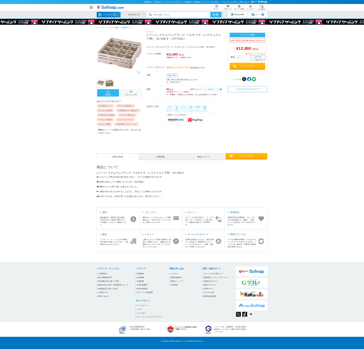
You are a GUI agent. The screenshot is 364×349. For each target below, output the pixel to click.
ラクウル (174, 274)
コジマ (139, 309)
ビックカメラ (142, 305)
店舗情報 (188, 2)
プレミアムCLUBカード (213, 274)
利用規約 (147, 2)
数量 (233, 57)
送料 (104, 212)
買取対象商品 (176, 277)
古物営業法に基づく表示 (107, 289)
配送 (104, 234)
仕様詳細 (160, 156)
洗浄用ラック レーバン (127, 124)
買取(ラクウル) (238, 234)
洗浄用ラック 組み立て (129, 110)
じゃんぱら (141, 313)
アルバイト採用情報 (145, 292)
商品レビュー (203, 156)
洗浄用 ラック (106, 106)
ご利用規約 (102, 274)
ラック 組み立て (126, 106)
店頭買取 (174, 285)
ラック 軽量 (105, 124)
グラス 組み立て (128, 115)
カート (259, 15)
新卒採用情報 (142, 289)
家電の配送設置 (210, 296)
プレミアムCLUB (229, 2)
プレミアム (151, 212)
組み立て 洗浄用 (107, 115)
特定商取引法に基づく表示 (108, 281)
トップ (101, 28)
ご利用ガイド (159, 2)
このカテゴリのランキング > (248, 89)
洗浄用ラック (127, 28)
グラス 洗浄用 (106, 110)
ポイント (192, 212)
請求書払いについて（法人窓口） (207, 2)
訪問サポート (209, 289)
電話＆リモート (210, 285)
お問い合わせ (244, 2)
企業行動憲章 (142, 285)
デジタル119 (209, 292)
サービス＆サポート (174, 2)
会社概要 (140, 277)
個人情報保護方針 (105, 277)
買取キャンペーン (178, 281)
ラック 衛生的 (106, 120)
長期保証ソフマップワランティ (216, 277)
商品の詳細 (117, 156)
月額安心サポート (211, 281)
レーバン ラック (126, 120)
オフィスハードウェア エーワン (149, 317)
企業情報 (140, 281)
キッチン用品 (113, 28)
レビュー (149, 234)
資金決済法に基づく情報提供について (113, 285)
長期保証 (234, 212)
